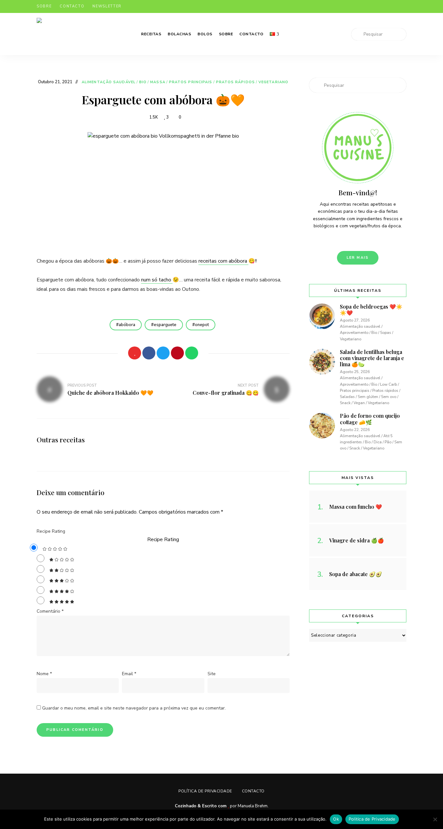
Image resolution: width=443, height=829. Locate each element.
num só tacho (157, 279)
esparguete (165, 325)
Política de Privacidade (205, 791)
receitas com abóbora (223, 261)
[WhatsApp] (191, 352)
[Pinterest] (177, 352)
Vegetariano (273, 82)
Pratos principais (190, 82)
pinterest (390, 6)
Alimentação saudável (109, 82)
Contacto (72, 6)
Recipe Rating (51, 531)
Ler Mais (358, 257)
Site (212, 674)
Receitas (151, 34)
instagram (377, 6)
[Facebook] (148, 352)
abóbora (127, 325)
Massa (157, 82)
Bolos (205, 34)
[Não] (435, 819)
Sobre (44, 6)
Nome (44, 674)
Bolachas (179, 34)
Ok (336, 819)
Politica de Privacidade (372, 819)
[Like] (134, 352)
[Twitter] (163, 352)
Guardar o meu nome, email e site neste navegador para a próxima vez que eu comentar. (134, 708)
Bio (143, 82)
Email (129, 674)
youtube (403, 6)
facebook (364, 6)
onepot (202, 325)
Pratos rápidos (235, 82)
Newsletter (107, 6)
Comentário (50, 611)
